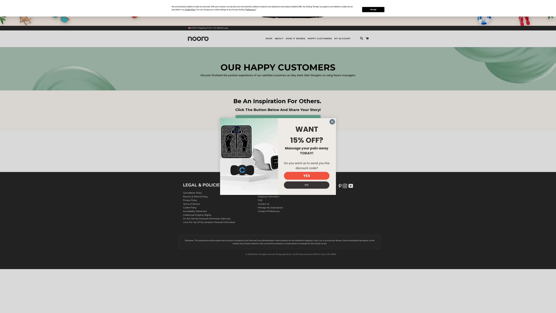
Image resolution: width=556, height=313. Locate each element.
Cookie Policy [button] (190, 10)
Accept (373, 10)
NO (307, 185)
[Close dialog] (332, 121)
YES (306, 175)
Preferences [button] (250, 10)
